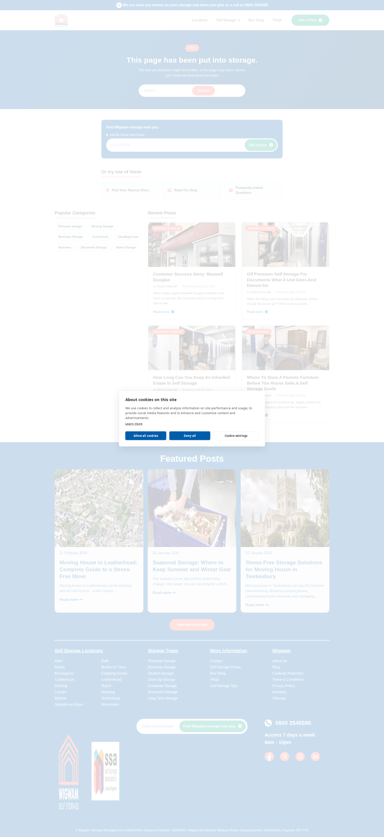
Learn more (133, 423)
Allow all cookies (146, 436)
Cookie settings (236, 436)
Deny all (190, 436)
